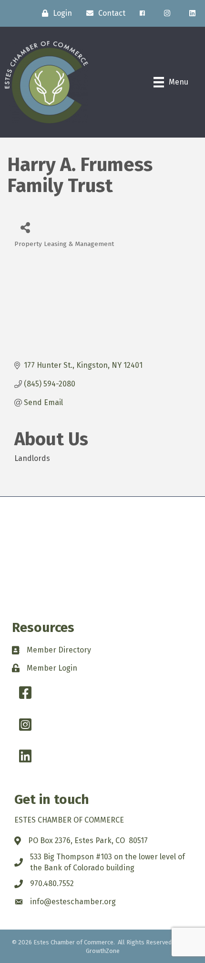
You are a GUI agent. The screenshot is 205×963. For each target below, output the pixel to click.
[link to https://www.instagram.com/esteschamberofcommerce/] (167, 13)
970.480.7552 (52, 883)
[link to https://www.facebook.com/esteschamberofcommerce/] (142, 13)
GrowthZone (103, 950)
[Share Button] (25, 227)
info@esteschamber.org (73, 901)
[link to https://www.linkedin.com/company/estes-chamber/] (192, 13)
